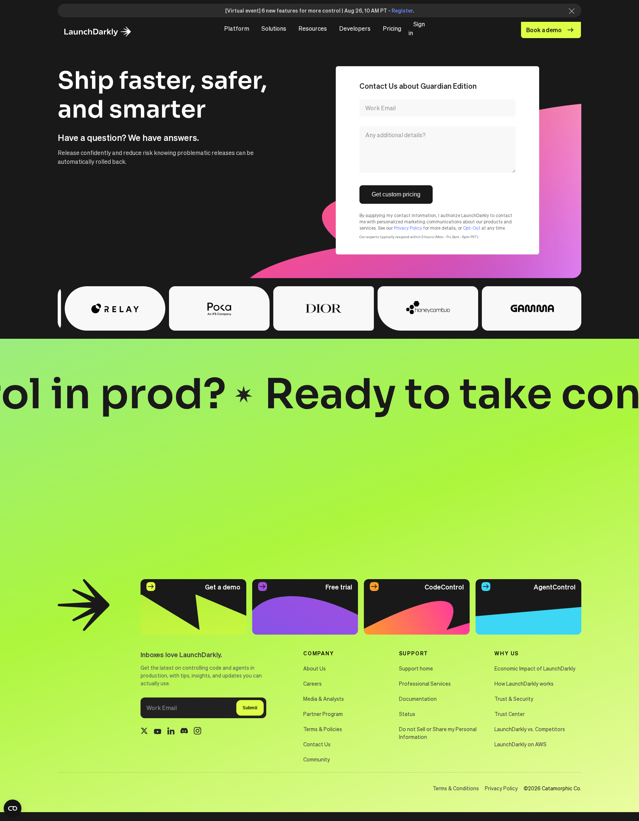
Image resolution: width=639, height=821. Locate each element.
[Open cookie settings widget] (12, 808)
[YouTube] (157, 731)
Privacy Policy (408, 228)
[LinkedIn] (171, 732)
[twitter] (144, 732)
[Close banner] (569, 11)
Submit (250, 707)
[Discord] (184, 732)
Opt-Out (471, 228)
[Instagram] (197, 732)
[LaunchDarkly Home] (103, 32)
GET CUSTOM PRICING (396, 194)
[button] (236, 28)
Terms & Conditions (456, 788)
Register (402, 10)
